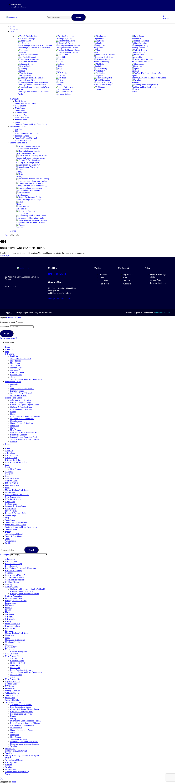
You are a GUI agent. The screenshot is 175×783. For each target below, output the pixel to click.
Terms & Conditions (13, 536)
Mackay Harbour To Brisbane (17, 490)
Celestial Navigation (18, 651)
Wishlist (8, 543)
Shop (7, 351)
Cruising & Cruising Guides (21, 407)
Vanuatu (8, 765)
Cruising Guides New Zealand (22, 591)
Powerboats (10, 688)
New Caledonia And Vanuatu (22, 388)
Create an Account (13, 317)
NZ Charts (9, 354)
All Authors (10, 453)
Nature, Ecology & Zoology (21, 423)
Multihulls (9, 644)
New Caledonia (11, 654)
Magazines (9, 635)
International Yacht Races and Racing (25, 432)
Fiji (11, 386)
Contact (8, 444)
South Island (15, 365)
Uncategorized (11, 762)
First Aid (8, 607)
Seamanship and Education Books (24, 437)
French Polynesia (17, 391)
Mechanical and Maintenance (22, 419)
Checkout (9, 471)
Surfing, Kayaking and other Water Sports (22, 755)
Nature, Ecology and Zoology (22, 730)
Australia (14, 384)
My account (10, 492)
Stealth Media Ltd (162, 312)
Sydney (8, 532)
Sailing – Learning (12, 691)
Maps (7, 637)
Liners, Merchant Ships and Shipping (25, 416)
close (14, 782)
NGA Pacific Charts (18, 395)
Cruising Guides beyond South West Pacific (28, 589)
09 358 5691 (57, 274)
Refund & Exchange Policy (16, 513)
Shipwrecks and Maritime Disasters (24, 439)
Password (4, 327)
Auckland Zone (16, 370)
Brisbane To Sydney (13, 460)
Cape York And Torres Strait (16, 462)
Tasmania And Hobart (14, 534)
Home (7, 235)
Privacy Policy (11, 511)
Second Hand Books (13, 398)
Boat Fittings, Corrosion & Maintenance (21, 568)
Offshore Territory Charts (15, 506)
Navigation (14, 425)
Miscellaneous (16, 421)
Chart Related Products (14, 577)
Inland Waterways (12, 624)
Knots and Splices (12, 626)
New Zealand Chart (13, 497)
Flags (7, 612)
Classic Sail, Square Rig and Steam (24, 405)
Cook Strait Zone (17, 372)
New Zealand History (14, 679)
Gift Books (9, 614)
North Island (15, 363)
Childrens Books (12, 582)
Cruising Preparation (13, 596)
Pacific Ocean (16, 356)
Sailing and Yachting (18, 435)
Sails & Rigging (11, 695)
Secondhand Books (13, 702)
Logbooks (9, 631)
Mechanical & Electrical (15, 640)
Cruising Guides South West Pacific (24, 594)
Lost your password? (8, 338)
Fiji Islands (9, 605)
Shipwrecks (10, 748)
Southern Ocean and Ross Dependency (26, 379)
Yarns (7, 774)
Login (6, 334)
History (13, 414)
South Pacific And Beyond (21, 393)
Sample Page (10, 515)
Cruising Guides (11, 481)
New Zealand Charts (13, 656)
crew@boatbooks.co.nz (59, 298)
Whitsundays (10, 541)
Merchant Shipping (13, 642)
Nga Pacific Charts (12, 681)
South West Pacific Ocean (20, 358)
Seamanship (10, 698)
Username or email (8, 322)
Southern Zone (16, 375)
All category (10, 559)
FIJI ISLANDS (11, 483)
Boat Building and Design (20, 402)
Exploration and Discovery (21, 409)
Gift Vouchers (10, 619)
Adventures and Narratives (21, 400)
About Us (9, 349)
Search (78, 17)
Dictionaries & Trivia (13, 598)
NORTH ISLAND (18, 663)
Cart (7, 464)
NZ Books (9, 686)
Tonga (12, 377)
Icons (7, 488)
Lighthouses (10, 628)
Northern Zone (16, 368)
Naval (12, 428)
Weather (13, 442)
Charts (7, 467)
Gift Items (9, 617)
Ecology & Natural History (16, 600)
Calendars (9, 573)
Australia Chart (11, 458)
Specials (8, 753)
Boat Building (11, 566)
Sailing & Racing (12, 693)
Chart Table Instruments (14, 580)
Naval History (11, 647)
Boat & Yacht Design (13, 563)
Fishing (13, 412)
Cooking (8, 584)
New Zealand (15, 361)
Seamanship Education (14, 700)
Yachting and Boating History (17, 772)
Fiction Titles (10, 603)
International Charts (13, 382)
